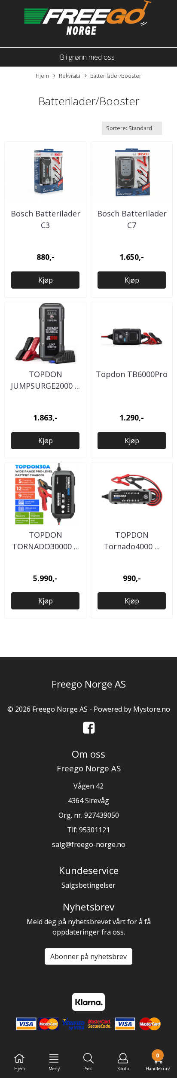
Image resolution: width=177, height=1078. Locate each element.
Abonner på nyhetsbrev (88, 956)
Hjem (42, 75)
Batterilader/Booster (115, 75)
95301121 (94, 829)
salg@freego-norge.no (88, 844)
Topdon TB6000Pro (132, 374)
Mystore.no (151, 709)
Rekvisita (69, 75)
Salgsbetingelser (88, 885)
